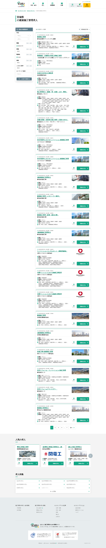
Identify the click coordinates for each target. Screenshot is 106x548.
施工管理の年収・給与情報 (22, 505)
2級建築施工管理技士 (44, 177)
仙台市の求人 (20, 480)
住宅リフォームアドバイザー (47, 389)
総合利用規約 (52, 543)
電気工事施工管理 (22, 447)
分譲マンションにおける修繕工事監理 (49, 272)
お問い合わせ (46, 543)
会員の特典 (77, 508)
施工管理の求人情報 (22, 10)
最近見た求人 (39, 512)
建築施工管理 (41, 37)
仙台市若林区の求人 (22, 484)
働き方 (57, 514)
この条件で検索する (25, 79)
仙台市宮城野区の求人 (72, 480)
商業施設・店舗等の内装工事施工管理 (49, 55)
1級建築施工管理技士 (44, 232)
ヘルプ (76, 512)
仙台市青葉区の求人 (47, 480)
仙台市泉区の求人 (71, 484)
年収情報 (19, 508)
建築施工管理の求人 (31, 10)
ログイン (72, 6)
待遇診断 (52, 5)
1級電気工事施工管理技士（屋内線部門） (55, 447)
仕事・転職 (58, 508)
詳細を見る (83, 46)
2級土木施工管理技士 (75, 447)
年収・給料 (58, 510)
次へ (71, 427)
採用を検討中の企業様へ (62, 543)
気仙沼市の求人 (71, 487)
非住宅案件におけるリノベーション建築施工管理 (53, 140)
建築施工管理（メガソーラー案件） (48, 196)
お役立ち (58, 516)
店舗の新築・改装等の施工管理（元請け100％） (52, 120)
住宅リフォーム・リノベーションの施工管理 (51, 370)
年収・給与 (33, 5)
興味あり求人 (79, 6)
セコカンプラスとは (79, 505)
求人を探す (38, 508)
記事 (62, 5)
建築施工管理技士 (43, 408)
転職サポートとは (79, 510)
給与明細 (19, 510)
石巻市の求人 (20, 487)
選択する (28, 43)
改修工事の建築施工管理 (45, 351)
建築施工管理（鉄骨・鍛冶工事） (48, 215)
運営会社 (40, 543)
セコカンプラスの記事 (60, 505)
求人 (43, 5)
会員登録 (87, 6)
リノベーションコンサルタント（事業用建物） (52, 251)
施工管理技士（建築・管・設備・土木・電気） (52, 92)
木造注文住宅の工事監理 (45, 73)
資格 (57, 512)
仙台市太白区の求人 (47, 484)
